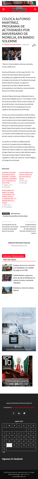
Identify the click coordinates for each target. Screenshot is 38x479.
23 (33, 441)
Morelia (4, 270)
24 (4, 445)
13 (19, 437)
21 (24, 441)
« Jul (3, 452)
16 (33, 437)
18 (9, 441)
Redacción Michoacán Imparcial (12, 44)
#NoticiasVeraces (15, 213)
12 (14, 437)
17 (4, 441)
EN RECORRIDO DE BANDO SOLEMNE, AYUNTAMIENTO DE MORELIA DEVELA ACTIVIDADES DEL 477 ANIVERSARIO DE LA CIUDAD (9, 197)
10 (4, 437)
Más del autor (9, 259)
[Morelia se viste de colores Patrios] (7, 290)
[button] (35, 9)
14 (24, 437)
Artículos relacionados (13, 256)
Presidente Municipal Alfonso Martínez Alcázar (15, 216)
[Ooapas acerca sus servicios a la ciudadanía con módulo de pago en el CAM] (7, 267)
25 (9, 445)
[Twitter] (24, 413)
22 (28, 441)
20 (19, 441)
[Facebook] (14, 413)
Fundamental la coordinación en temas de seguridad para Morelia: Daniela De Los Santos (28, 229)
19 (14, 441)
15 (28, 437)
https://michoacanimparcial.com (19, 245)
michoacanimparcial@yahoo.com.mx (23, 407)
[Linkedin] (19, 413)
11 (9, 437)
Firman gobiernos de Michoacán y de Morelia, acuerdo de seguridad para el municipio (10, 228)
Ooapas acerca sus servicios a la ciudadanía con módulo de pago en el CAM (24, 267)
